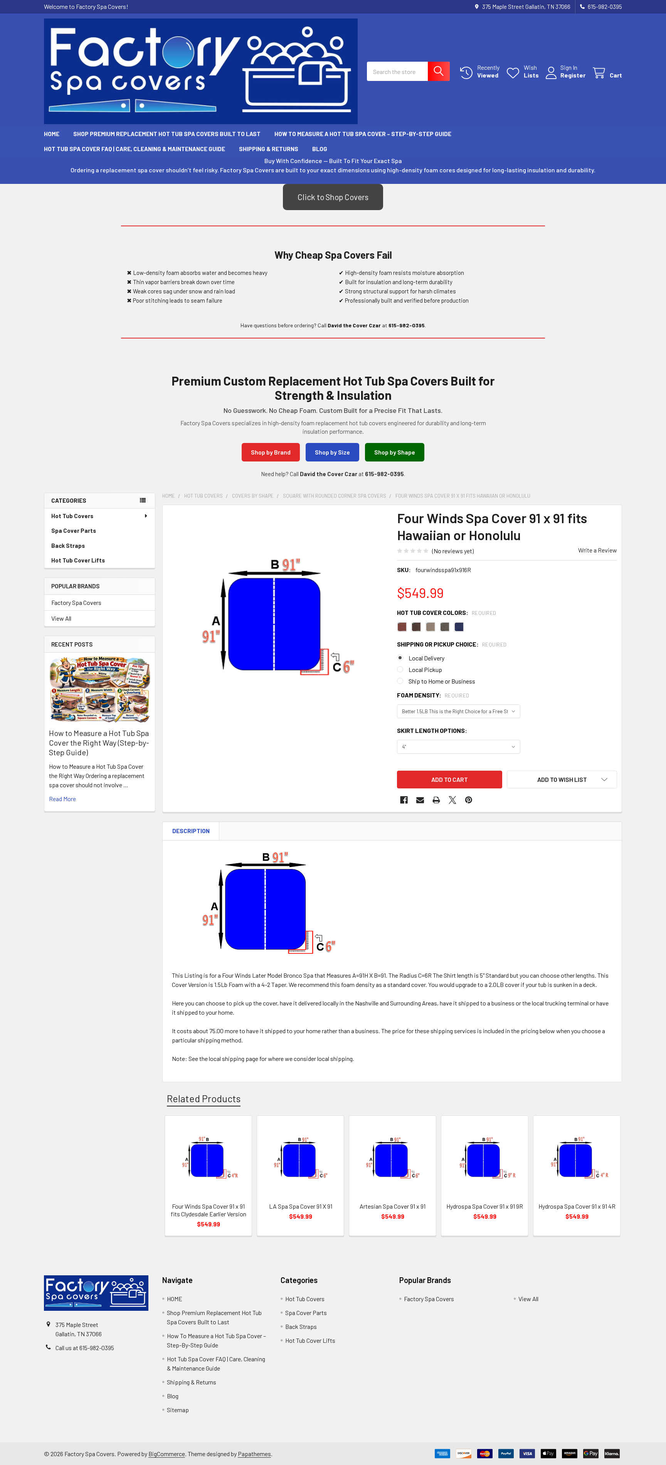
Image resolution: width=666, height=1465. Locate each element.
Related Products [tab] (203, 1098)
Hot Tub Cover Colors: (446, 612)
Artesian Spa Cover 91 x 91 (393, 1206)
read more (62, 798)
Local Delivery (426, 658)
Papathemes (254, 1453)
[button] (562, 779)
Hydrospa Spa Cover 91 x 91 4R (577, 1206)
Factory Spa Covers (76, 602)
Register (572, 75)
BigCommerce (166, 1453)
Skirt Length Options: (432, 730)
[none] (277, 620)
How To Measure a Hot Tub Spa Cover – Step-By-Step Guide (362, 133)
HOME (51, 133)
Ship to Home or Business (442, 681)
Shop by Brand (271, 452)
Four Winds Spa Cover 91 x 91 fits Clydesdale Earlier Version (208, 1209)
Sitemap (178, 1409)
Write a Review (597, 550)
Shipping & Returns (268, 148)
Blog (319, 148)
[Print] (436, 800)
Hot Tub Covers (72, 515)
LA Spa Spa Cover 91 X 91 (300, 1206)
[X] (452, 800)
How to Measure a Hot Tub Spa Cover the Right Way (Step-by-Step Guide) (99, 742)
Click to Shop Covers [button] (333, 197)
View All (61, 618)
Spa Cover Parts (73, 530)
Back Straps (68, 545)
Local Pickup (425, 669)
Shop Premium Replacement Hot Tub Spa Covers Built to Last (167, 133)
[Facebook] (404, 800)
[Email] (420, 800)
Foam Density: (433, 695)
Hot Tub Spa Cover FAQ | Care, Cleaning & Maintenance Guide (134, 148)
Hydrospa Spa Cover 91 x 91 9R (484, 1206)
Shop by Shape (394, 452)
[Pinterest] (469, 800)
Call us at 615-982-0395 (85, 1347)
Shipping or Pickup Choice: (452, 644)
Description (191, 830)
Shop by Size (332, 452)
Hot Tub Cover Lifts (78, 560)
